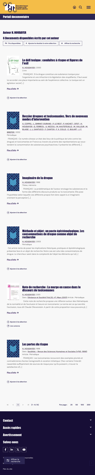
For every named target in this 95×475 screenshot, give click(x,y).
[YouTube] (24, 449)
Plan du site (7, 469)
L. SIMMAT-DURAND (42, 123)
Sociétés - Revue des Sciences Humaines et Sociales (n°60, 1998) (57, 351)
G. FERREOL (39, 126)
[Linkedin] (11, 449)
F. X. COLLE (61, 129)
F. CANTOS (50, 129)
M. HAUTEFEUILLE (64, 126)
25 (71, 405)
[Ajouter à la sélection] (8, 98)
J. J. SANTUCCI (36, 129)
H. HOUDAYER (28, 67)
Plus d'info (11, 89)
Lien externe (15, 326)
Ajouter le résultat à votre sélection (42, 43)
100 (82, 405)
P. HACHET (68, 123)
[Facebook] (5, 449)
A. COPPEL (27, 123)
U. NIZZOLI (50, 126)
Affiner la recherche (72, 43)
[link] (7, 404)
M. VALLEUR (79, 126)
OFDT (76, 123)
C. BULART (72, 129)
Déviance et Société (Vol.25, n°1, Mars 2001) (47, 297)
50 (76, 405)
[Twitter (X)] (17, 449)
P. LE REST (57, 123)
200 (88, 405)
